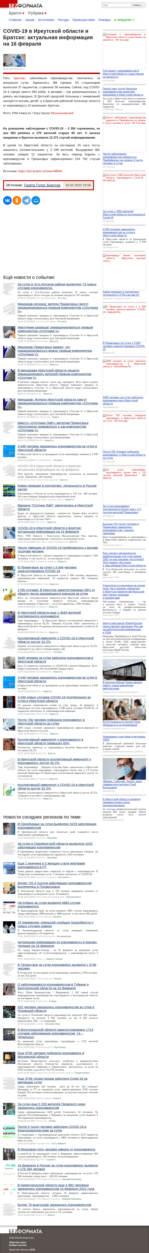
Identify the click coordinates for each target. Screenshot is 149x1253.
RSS (33, 1249)
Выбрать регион (18, 1245)
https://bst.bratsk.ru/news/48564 (40, 171)
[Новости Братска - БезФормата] (22, 4)
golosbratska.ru (17, 69)
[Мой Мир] (35, 200)
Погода (63, 20)
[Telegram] (26, 200)
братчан (19, 78)
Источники (46, 20)
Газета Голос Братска (42, 185)
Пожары (104, 20)
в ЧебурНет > (124, 20)
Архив (30, 20)
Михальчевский (62, 113)
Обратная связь (17, 1242)
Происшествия (83, 20)
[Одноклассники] (17, 200)
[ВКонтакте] (7, 200)
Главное (15, 20)
